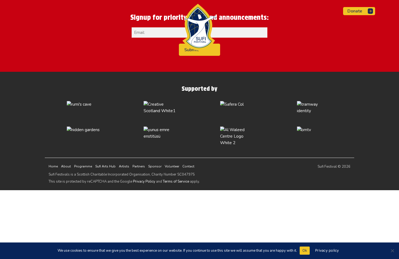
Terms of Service (176, 181)
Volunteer (172, 166)
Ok (304, 250)
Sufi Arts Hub (105, 166)
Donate (354, 11)
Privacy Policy (144, 181)
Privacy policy (327, 250)
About (66, 166)
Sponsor (155, 166)
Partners (138, 166)
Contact (188, 166)
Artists (124, 166)
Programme (83, 166)
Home (53, 166)
